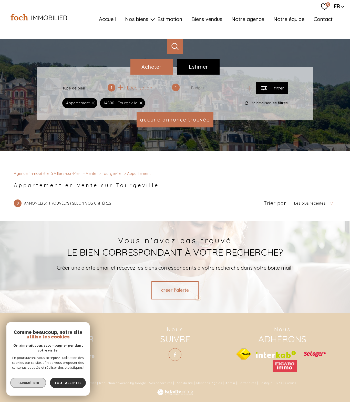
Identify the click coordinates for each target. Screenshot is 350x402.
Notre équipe (288, 19)
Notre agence (247, 19)
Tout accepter (67, 382)
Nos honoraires (160, 383)
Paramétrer (28, 382)
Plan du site (184, 383)
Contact (323, 19)
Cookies (290, 383)
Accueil (107, 19)
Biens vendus (206, 19)
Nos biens (136, 19)
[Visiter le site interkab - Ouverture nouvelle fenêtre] (276, 354)
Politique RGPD (271, 383)
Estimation (169, 19)
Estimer (198, 67)
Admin (230, 383)
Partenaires (247, 383)
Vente (91, 173)
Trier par (275, 203)
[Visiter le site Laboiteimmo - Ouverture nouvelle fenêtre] (175, 393)
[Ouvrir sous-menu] (152, 19)
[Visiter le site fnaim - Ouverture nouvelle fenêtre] (243, 354)
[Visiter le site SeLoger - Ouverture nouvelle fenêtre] (315, 354)
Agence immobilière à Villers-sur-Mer (47, 173)
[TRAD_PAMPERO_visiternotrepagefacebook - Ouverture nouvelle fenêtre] (175, 354)
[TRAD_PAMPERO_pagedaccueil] (38, 25)
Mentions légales (209, 383)
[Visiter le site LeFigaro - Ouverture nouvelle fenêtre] (285, 366)
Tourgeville (111, 173)
